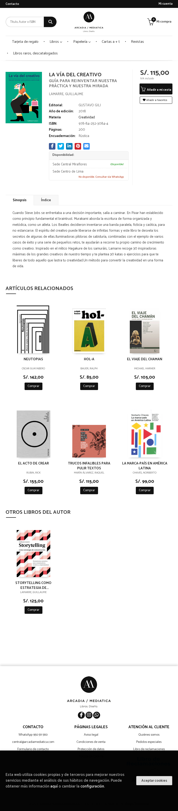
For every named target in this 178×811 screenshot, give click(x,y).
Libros (55, 42)
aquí (54, 786)
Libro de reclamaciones (149, 749)
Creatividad (87, 117)
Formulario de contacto (33, 749)
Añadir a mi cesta (158, 89)
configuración (92, 786)
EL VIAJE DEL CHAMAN (144, 359)
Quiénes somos (148, 735)
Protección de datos (91, 749)
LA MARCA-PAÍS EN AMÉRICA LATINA (144, 465)
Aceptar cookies (154, 781)
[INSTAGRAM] (89, 715)
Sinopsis (19, 200)
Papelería (80, 42)
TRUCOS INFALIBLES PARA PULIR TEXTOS (89, 465)
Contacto (12, 4)
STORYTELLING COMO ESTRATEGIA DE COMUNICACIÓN (33, 585)
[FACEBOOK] (81, 715)
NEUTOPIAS (33, 359)
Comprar (33, 386)
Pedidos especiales (149, 742)
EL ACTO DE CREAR (33, 463)
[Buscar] (50, 22)
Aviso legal (91, 735)
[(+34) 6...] (96, 715)
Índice (46, 200)
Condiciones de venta (90, 742)
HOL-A (89, 359)
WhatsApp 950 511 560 (33, 735)
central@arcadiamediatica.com (33, 742)
